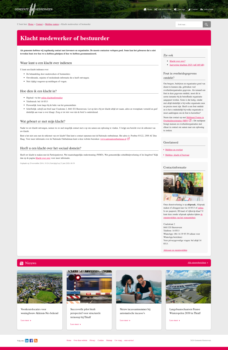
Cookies (101, 340)
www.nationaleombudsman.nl (113, 138)
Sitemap (109, 340)
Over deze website (80, 340)
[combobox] (189, 24)
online (200, 207)
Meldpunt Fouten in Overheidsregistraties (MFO (183, 119)
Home (31, 24)
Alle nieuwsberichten (197, 262)
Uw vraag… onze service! (124, 340)
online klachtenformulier (52, 97)
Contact (39, 24)
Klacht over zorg (43, 157)
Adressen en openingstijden (175, 250)
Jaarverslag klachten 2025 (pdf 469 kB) (187, 64)
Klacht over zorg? (177, 61)
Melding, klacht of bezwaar (177, 154)
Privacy (92, 340)
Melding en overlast (174, 149)
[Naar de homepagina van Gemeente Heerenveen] (34, 9)
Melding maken (52, 24)
